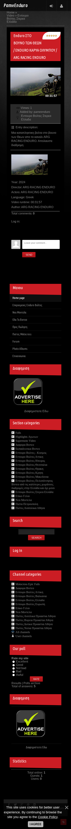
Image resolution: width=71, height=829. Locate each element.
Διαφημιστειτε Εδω (36, 411)
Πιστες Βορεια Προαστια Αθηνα (34, 620)
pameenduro (42, 111)
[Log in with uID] (14, 226)
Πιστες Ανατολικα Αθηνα (30, 508)
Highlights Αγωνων (26, 436)
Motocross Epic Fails (27, 584)
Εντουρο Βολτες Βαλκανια (31, 596)
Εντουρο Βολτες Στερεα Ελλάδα (18, 18)
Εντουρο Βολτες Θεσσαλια (31, 464)
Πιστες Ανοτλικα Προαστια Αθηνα (35, 616)
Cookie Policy (48, 817)
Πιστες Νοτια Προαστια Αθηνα (33, 628)
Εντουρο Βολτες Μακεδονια (31, 476)
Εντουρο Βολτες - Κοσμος (30, 452)
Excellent (22, 661)
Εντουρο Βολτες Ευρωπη (30, 604)
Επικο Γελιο (22, 496)
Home (11, 12)
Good (19, 664)
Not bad (21, 668)
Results (16, 683)
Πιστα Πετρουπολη (26, 504)
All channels (22, 632)
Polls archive (31, 683)
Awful (19, 674)
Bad (18, 671)
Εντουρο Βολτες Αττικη (29, 456)
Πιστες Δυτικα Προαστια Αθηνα (34, 624)
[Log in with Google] (14, 237)
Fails (18, 432)
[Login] (51, 6)
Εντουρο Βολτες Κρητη (29, 472)
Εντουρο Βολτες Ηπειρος (30, 460)
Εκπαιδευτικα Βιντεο (27, 448)
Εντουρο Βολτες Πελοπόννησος (34, 480)
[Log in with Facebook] (14, 231)
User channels (23, 636)
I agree (36, 824)
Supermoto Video (25, 440)
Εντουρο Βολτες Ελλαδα (29, 600)
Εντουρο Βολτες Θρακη (29, 468)
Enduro (16, 5)
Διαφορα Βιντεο (24, 444)
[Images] (29, 164)
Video (10, 15)
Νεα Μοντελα (23, 500)
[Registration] (61, 6)
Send (29, 254)
